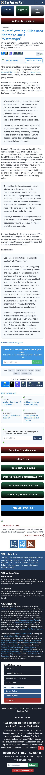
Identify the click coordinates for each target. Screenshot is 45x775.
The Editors (12, 60)
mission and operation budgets (25, 622)
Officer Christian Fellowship (10, 651)
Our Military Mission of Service (22, 494)
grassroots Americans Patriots (29, 620)
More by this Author (33, 61)
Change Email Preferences (16, 678)
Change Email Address (14, 673)
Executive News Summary (23, 450)
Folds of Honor (27, 649)
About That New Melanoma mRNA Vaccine (31, 417)
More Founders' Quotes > (34, 535)
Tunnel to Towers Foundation (11, 647)
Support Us (22, 10)
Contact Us (12, 708)
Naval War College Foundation (11, 654)
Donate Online (11, 691)
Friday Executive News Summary (31, 403)
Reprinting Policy (23, 711)
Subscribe (8, 10)
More (12, 567)
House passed (36, 72)
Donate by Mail (12, 696)
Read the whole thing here (12, 342)
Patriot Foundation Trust (23, 634)
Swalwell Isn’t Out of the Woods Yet (12, 403)
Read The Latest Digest (22, 20)
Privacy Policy (37, 708)
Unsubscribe (11, 682)
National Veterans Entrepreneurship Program (18, 648)
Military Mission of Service (12, 636)
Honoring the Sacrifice (30, 643)
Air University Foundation (31, 651)
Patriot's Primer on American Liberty (22, 476)
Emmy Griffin (7, 413)
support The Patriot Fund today (32, 629)
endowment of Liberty (8, 609)
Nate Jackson (7, 400)
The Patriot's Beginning (22, 467)
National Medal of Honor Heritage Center (14, 640)
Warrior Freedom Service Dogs (11, 645)
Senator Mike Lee (8, 72)
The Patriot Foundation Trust (22, 485)
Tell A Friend (23, 459)
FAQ (4, 708)
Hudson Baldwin (30, 413)
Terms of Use (24, 708)
